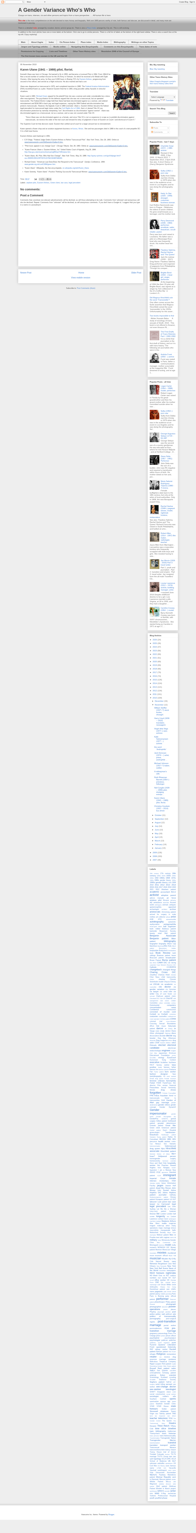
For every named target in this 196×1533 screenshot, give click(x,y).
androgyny (158, 905)
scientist (172, 1375)
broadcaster (171, 958)
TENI (171, 1418)
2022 (155, 654)
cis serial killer (166, 992)
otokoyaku (154, 1287)
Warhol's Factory (157, 1475)
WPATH (160, 1491)
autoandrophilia (171, 919)
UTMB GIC (161, 1468)
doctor (169, 1035)
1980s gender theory (162, 880)
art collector (160, 917)
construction (171, 1010)
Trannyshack (155, 1433)
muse (152, 1256)
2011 (155, 694)
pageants (159, 1291)
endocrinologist (155, 1051)
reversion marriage (158, 1359)
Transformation (155, 1438)
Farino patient (159, 1072)
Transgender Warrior (163, 1440)
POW (167, 1328)
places (173, 1309)
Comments (158, 132)
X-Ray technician (168, 1493)
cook (174, 1012)
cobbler (173, 1001)
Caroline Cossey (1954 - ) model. (168, 609)
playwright (160, 1312)
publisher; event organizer (160, 1342)
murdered (172, 1253)
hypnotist (153, 1170)
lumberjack (172, 1219)
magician (172, 1223)
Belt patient (170, 933)
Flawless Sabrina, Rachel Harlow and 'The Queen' (168, 252)
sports (173, 1398)
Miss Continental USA (166, 1242)
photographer (155, 1307)
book (151, 953)
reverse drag (170, 1357)
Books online (59, 47)
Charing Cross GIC (163, 972)
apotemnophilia (155, 907)
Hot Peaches (162, 1165)
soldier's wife (169, 1396)
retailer (153, 1356)
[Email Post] (35, 179)
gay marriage (162, 1102)
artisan (168, 917)
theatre (172, 1423)
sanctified (173, 1370)
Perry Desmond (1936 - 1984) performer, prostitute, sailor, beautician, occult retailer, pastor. (162, 226)
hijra (163, 1148)
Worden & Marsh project (166, 1489)
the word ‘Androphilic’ (160, 748)
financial (172, 1085)
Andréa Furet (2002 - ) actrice (167, 355)
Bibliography (120, 42)
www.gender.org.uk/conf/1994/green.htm (40, 164)
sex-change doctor (166, 1386)
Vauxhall (153, 1470)
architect (164, 909)
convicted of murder (160, 1012)
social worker (171, 1394)
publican (164, 1340)
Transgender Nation (168, 1438)
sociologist (154, 1396)
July (157, 826)
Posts (155, 128)
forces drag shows (163, 1090)
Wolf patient (161, 1486)
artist (173, 916)
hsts (159, 1168)
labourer (153, 1202)
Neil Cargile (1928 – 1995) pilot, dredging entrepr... (161, 791)
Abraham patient (168, 889)
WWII (157, 1493)
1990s (174, 880)
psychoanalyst (170, 1338)
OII (168, 1280)
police (152, 1314)
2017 (155, 672)
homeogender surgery (163, 1159)
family (160, 1067)
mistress (161, 1245)
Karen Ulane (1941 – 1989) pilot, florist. (161, 800)
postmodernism (156, 1328)
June (157, 830)
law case (64, 183)
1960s (162, 878)
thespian (153, 1426)
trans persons (154, 1436)
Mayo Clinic (171, 1232)
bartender (153, 931)
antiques (172, 905)
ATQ (159, 919)
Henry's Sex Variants (165, 1144)
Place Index (91, 28)
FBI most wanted (169, 1076)
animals (165, 905)
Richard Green (41, 96)
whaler (174, 1479)
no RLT (166, 1276)
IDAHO (152, 1172)
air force (171, 898)
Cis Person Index (67, 42)
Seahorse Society (167, 1380)
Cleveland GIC (154, 998)
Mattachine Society (158, 1232)
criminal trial (156, 1021)
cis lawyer (154, 991)
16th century (154, 873)
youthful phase (161, 1498)
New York (171, 1266)
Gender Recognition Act (166, 1116)
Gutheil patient (155, 1130)
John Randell (163, 1190)
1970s (173, 878)
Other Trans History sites (84, 51)
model (168, 1245)
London (163, 1214)
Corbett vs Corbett (159, 1014)
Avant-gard (153, 926)
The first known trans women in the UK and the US (44, 56)
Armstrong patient (169, 912)
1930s (168, 876)
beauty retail (156, 933)
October (158, 815)
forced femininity (168, 1088)
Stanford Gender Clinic (166, 1404)
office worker (160, 1280)
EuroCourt (171, 1057)
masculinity (154, 1230)
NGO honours (157, 1273)
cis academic (167, 984)
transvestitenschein (157, 1450)
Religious (161, 1354)
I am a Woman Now (167, 1170)
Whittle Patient (156, 1482)
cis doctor (165, 986)
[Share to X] (45, 179)
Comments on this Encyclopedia (118, 47)
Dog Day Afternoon (167, 1038)
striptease (164, 1411)
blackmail (161, 946)
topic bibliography (158, 1431)
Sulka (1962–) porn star (167, 172)
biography (162, 944)
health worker (164, 1141)
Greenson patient (169, 1128)
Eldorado (153, 1045)
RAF (151, 1349)
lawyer (152, 1204)
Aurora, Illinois (77, 129)
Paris (174, 1294)
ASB (151, 919)
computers (171, 1005)
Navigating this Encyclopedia (84, 47)
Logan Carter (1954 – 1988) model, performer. (168, 388)
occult (152, 1280)
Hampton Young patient (158, 1137)
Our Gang (171, 1287)
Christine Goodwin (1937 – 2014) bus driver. (162, 808)
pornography (155, 1318)
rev (160, 1357)
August (158, 822)
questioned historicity (166, 1347)
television (163, 1418)
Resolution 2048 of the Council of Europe (120, 51)
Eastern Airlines (86, 79)
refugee (152, 1354)
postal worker (170, 1325)
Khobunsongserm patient (159, 1197)
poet (174, 1312)
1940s (174, 876)
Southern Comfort (158, 1399)
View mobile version (80, 277)
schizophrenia (155, 1373)
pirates (165, 1309)
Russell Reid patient (159, 1368)
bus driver (153, 962)
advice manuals (157, 898)
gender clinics (164, 1105)
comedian (167, 1003)
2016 (155, 676)
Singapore (161, 1392)
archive (173, 909)
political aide (171, 1314)
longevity (160, 1216)
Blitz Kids (168, 946)
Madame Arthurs (169, 1221)
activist (154, 895)
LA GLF (173, 1199)
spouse (163, 1401)
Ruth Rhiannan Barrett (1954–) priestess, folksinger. (161, 780)
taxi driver (171, 1416)
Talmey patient (165, 1414)
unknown (153, 1463)
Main (23, 42)
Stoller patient (169, 1409)
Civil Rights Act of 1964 (71, 108)
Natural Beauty (162, 1261)
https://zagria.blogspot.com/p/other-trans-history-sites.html (163, 82)
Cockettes (154, 1003)
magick (152, 1226)
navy (174, 1261)
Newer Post (25, 273)
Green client (55, 183)
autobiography (157, 921)
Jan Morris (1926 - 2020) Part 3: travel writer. (168, 562)
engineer (166, 1050)
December (159, 701)
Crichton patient (165, 1019)
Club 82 (169, 998)
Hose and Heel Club (158, 1163)
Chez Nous (155, 977)
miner (159, 1240)
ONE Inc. (159, 1282)
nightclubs (171, 1273)
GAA (163, 1100)
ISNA (174, 1181)
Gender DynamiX (167, 1107)
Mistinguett (154, 1245)
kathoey (173, 1195)
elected (161, 1045)
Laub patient (162, 1202)
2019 (155, 665)
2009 (155, 852)
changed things (169, 970)
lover (166, 1219)
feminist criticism (157, 1081)
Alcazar (166, 900)
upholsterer (169, 1463)
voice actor (172, 1470)
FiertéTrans (167, 1083)
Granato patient (156, 1125)
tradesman (172, 1431)
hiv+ (174, 1153)
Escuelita (153, 1057)
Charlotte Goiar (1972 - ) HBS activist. (167, 148)
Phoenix (152, 1304)
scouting (172, 1377)
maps (161, 1228)
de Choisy (169, 1028)
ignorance (165, 1172)
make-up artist (163, 1226)
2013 (155, 687)
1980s (152, 880)
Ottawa (162, 1287)
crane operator (154, 1019)
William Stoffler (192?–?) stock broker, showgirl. (161, 711)
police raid (160, 1314)
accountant (165, 892)
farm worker (170, 1072)
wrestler (167, 1491)
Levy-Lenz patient (158, 1211)
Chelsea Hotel (164, 975)
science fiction (157, 1375)
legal (174, 1204)
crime (173, 1019)
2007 (155, 860)
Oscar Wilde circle (168, 1285)
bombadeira (172, 950)
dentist (168, 1031)
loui (168, 1216)
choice (152, 979)
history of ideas (163, 1154)
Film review (162, 1085)
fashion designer (159, 1074)
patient (152, 1299)
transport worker (168, 1445)
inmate (172, 1178)
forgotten (155, 1092)
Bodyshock (163, 950)
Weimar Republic (163, 1477)
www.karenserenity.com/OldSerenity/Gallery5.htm (44, 142)
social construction (157, 1394)
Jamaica (152, 1183)
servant (169, 1384)
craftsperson (172, 1016)
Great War (170, 1125)
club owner (164, 1001)
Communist (154, 1005)
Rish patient (166, 1364)
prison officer (171, 1336)
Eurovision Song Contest (163, 1060)
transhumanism (155, 1443)
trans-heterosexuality (168, 1436)
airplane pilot (31, 183)
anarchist (166, 902)
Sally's (152, 1370)
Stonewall (154, 1411)
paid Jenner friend (170, 1291)
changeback (156, 969)
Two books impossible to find (162, 316)
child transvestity (168, 977)
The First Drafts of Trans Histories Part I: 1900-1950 (168, 334)
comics (173, 1003)
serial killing (160, 1384)
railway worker (161, 1349)
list (158, 1213)
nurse (164, 1278)
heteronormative (155, 1146)
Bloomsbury (163, 948)
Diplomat (168, 1033)
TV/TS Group (162, 1457)
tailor (156, 1413)
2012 (155, 691)
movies (161, 1252)
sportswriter (154, 1401)
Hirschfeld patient (168, 1151)
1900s (159, 876)
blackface (153, 946)
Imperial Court (157, 1178)
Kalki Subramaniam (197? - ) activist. (161, 740)
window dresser (165, 1484)
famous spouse (164, 1069)
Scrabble (152, 1379)
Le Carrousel (163, 1204)
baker (160, 926)
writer (173, 1491)
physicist (165, 1307)
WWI (151, 1493)
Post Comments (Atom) (86, 288)
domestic (153, 1040)
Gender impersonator (158, 1111)
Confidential (154, 1010)
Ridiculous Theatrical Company (163, 1362)
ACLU (173, 892)
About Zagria (37, 42)
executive (154, 1062)
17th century (165, 873)
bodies (174, 948)
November (159, 705)
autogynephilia (170, 924)
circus (156, 984)
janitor (158, 1183)
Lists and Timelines (58, 51)
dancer (159, 1028)
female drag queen (156, 1078)
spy (168, 1401)
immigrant (169, 1175)
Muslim (165, 1259)
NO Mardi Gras (156, 1276)
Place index (86, 42)
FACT (152, 1065)
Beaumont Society (167, 931)
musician (155, 1258)
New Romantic (162, 1266)
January (158, 848)
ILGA (159, 1175)
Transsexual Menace (163, 1447)
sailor (173, 1368)
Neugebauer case (165, 1264)
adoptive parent (168, 895)
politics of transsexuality (163, 1316)
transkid (172, 1442)
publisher (172, 1340)
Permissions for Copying (32, 51)
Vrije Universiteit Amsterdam (163, 1473)
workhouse (153, 1491)
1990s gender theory (159, 882)
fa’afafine (164, 1062)
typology (157, 1459)
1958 (156, 878)
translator (154, 1445)
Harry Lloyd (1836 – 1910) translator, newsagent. (161, 721)
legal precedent (74, 183)
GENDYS (165, 1119)
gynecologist (154, 1132)
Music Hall (172, 1255)
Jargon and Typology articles (34, 47)
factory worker (163, 1065)
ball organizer (169, 926)
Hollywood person (167, 1156)
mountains (153, 1253)
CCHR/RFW (171, 967)
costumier (154, 1016)
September (160, 819)
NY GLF (172, 1278)
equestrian (163, 1053)
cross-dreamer (171, 1021)
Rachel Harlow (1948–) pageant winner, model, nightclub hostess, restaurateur (162, 511)
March (158, 841)
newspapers (171, 1270)
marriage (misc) (170, 1228)
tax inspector (160, 1416)
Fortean (164, 1093)
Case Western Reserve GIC (166, 965)
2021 (155, 658)
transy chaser (170, 1450)
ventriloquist (162, 1470)
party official (170, 1296)
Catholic (153, 967)
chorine (162, 979)
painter (152, 1294)
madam (158, 1221)
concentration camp (163, 1007)
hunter (174, 1167)
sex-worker (155, 1389)
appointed (172, 907)
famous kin (154, 1069)
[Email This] (40, 179)
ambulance (157, 902)
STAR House (163, 1406)
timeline (172, 1428)
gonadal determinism (167, 1123)
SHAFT (152, 1392)
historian (152, 1154)
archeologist (154, 909)
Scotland (164, 1377)
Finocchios (154, 1087)
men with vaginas (163, 1237)
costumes (172, 1014)
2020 (155, 661)
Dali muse (161, 1026)
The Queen (167, 1421)
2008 (155, 856)
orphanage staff (155, 1284)
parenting (168, 1294)
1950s (152, 878)
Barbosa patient (169, 929)
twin (170, 1457)
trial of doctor (169, 1452)
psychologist (155, 1340)
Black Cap (171, 944)
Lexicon (172, 1211)
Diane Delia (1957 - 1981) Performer (166, 458)
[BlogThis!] (42, 179)
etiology (161, 1058)
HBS (169, 1139)
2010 (155, 698)
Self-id (168, 1382)
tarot (151, 1416)
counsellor (163, 1016)
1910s (164, 876)
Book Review (163, 953)
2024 (155, 647)
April (157, 837)
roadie (174, 1364)
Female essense (170, 1078)
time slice (160, 1428)
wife (174, 1481)
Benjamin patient (159, 938)
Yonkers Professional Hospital (163, 1496)
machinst (153, 1221)
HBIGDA (162, 1139)
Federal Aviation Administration (97, 86)
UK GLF (172, 1461)
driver (170, 1040)
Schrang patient (169, 1373)
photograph (171, 1304)
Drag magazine (162, 1040)
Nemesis (153, 1264)
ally (151, 902)
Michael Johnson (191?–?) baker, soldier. (162, 765)
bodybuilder (154, 950)
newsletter (162, 1270)
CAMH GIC (162, 962)
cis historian (171, 989)
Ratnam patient (162, 1352)
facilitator (172, 1062)
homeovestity (155, 1161)
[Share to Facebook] (47, 179)
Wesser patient (165, 1479)
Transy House (156, 1452)
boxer (174, 955)
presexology (163, 1333)
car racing (172, 963)
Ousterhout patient (157, 1289)
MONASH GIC (163, 1247)
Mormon (158, 1250)
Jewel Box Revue (163, 1188)
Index (51, 42)
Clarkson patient (163, 996)
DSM (157, 1043)
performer (162, 1299)
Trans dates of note (148, 47)
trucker (167, 1454)
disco (173, 1033)
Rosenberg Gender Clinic (158, 1366)
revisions (172, 1359)
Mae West (154, 1223)
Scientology (154, 1377)
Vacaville (172, 1468)
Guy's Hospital (169, 1130)
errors (174, 1055)
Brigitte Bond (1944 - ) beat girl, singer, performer (166, 276)
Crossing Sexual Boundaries (163, 1024)
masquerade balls (168, 1230)
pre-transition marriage (163, 1329)
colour (161, 1003)
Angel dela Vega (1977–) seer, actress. (161, 731)
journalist (162, 1195)
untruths (160, 1463)
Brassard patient (157, 958)
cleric (174, 996)
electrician (172, 1048)
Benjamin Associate (163, 935)
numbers (153, 1278)
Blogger (111, 1515)
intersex (153, 1181)
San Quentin (162, 1370)
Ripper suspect (155, 1364)
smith (174, 1392)
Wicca (168, 1482)
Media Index (102, 42)
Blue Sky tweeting (157, 69)
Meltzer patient (163, 1235)
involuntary (164, 1181)
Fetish (152, 1083)
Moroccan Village (169, 1250)
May (157, 833)
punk (174, 1342)
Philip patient (171, 1302)
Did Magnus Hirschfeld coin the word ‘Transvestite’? (161, 298)
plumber (168, 1312)
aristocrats (155, 912)
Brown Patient (155, 960)
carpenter (153, 965)
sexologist (171, 1389)
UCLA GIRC (166, 1459)
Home (81, 273)
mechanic (153, 1235)
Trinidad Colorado (157, 1454)
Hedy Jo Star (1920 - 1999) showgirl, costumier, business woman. (168, 197)
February (159, 844)
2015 (155, 680)
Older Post (136, 273)
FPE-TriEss (154, 1095)
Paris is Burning (157, 1296)
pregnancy (154, 1333)
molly (174, 1245)
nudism (173, 1276)
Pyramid (153, 1345)
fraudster (164, 1095)
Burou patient (169, 960)
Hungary (166, 1168)
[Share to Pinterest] (50, 179)
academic (154, 892)
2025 (155, 643)
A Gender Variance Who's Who (56, 10)
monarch (153, 1247)
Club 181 (163, 998)
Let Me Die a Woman (166, 1209)
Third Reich (163, 1426)
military (153, 1240)
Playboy (153, 1312)
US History (161, 1466)
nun (159, 1278)
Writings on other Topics (142, 42)
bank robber (155, 929)
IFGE (158, 1172)
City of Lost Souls (164, 994)
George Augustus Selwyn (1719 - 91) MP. (168, 436)
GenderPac (154, 1119)
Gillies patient (161, 1121)
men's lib (173, 1237)
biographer (154, 944)
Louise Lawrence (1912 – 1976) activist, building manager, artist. (168, 586)
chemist (173, 975)
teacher (153, 1418)
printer (163, 1336)
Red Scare (172, 1351)
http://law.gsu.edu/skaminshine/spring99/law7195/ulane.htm (47, 152)
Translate (169, 100)
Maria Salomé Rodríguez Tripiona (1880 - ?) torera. (167, 484)
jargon (160, 1185)
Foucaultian (172, 1093)
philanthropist (160, 1302)
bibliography (170, 941)
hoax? (152, 1156)
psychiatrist (154, 1338)
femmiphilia (171, 1081)
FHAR (158, 1083)
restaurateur (171, 1354)
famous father (170, 1067)
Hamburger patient (168, 1135)
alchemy (173, 900)
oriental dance (170, 1282)
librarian (153, 1214)
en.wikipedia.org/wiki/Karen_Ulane (76, 168)
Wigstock (153, 1484)
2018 (155, 669)
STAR (152, 1406)
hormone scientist (169, 1161)
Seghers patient (157, 1382)
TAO (174, 1413)
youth (152, 1498)
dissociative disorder (158, 1036)
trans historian (169, 1433)
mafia (164, 1223)
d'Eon (152, 1026)
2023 (155, 651)
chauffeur (153, 975)
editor (174, 1043)
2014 (155, 683)
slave (169, 1392)
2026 (155, 640)
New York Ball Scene (159, 1268)
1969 (168, 878)
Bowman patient (163, 955)
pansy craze (160, 1294)
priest (158, 1336)
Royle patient (171, 1366)
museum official (161, 1256)
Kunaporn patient (162, 1199)
